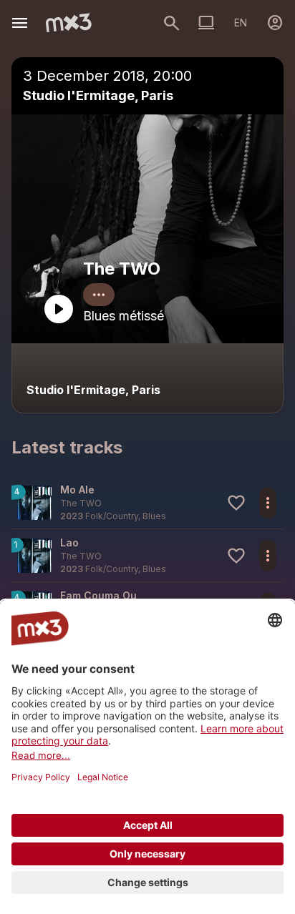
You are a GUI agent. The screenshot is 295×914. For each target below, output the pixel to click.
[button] (147, 502)
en (240, 22)
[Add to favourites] (236, 503)
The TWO (121, 268)
